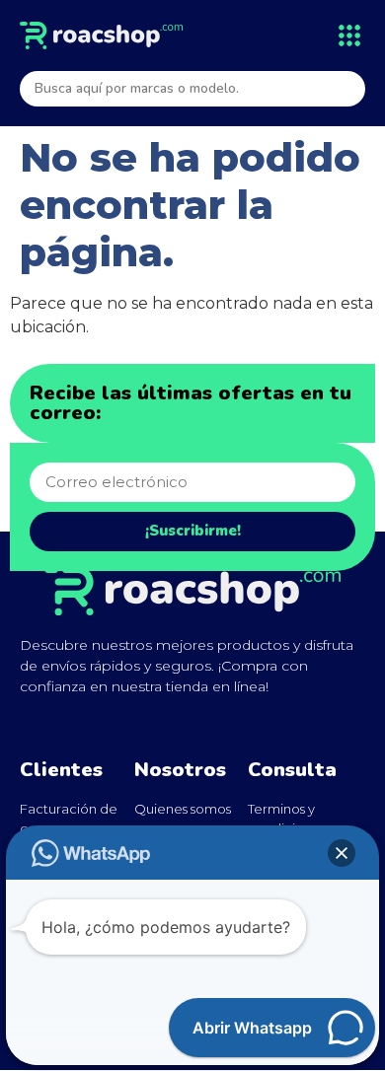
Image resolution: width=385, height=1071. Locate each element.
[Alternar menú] (349, 35)
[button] (341, 853)
